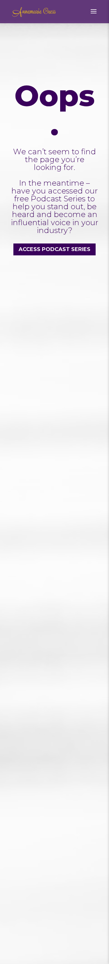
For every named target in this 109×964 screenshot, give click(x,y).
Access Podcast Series (54, 249)
